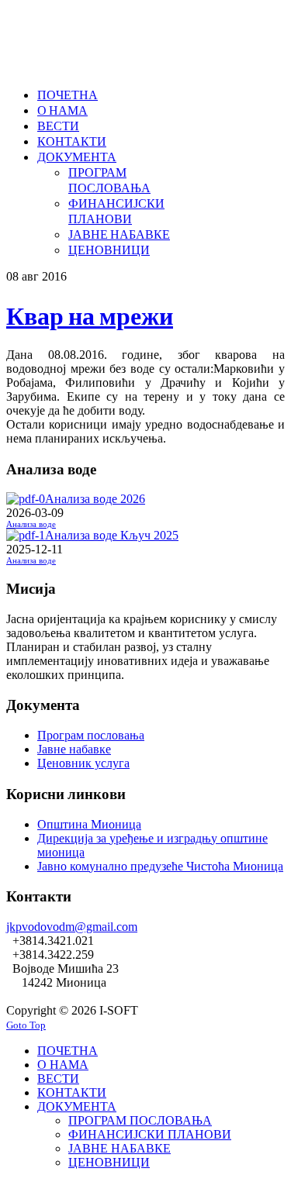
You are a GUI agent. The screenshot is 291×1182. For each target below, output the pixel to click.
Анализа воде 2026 (95, 498)
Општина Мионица (89, 824)
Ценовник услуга (83, 763)
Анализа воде (31, 524)
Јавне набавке (74, 749)
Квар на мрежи (89, 315)
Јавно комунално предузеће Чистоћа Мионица (160, 866)
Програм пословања (90, 735)
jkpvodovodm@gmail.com (71, 926)
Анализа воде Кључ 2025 (111, 535)
